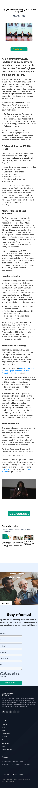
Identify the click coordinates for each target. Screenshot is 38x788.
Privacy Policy (6, 774)
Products (4, 724)
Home (4, 720)
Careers (4, 740)
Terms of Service (18, 774)
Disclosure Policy (7, 749)
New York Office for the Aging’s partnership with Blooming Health (18, 370)
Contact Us (5, 743)
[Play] (19, 489)
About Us (4, 737)
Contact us (6, 469)
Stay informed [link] (19, 49)
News (3, 730)
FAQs (3, 746)
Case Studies (6, 733)
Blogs (3, 727)
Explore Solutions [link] (19, 513)
